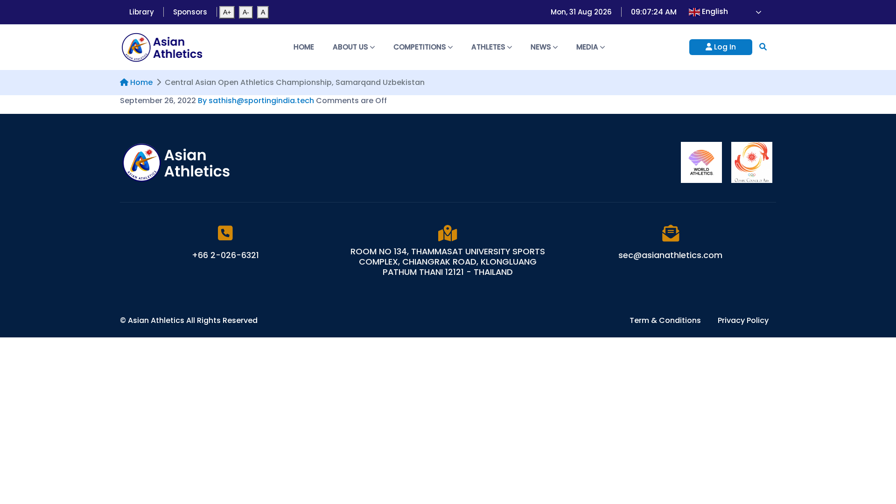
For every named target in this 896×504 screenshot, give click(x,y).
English (714, 11)
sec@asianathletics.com (670, 255)
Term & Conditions (666, 320)
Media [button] (588, 47)
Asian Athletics (157, 320)
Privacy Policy (743, 320)
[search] (763, 47)
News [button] (542, 47)
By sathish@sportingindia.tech (256, 100)
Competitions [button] (420, 47)
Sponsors (190, 12)
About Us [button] (351, 47)
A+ (227, 12)
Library (141, 12)
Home (304, 47)
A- (246, 12)
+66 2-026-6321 (225, 255)
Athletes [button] (489, 47)
